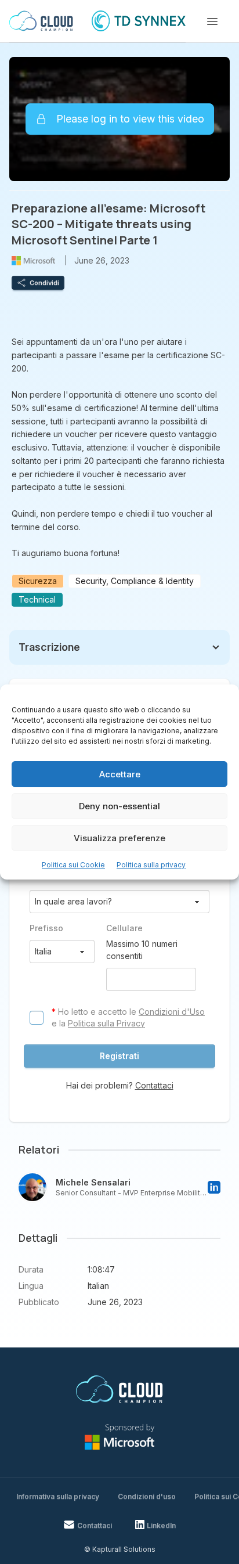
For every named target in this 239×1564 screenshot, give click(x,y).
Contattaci (154, 1085)
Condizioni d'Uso (172, 1012)
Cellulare (124, 928)
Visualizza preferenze (119, 838)
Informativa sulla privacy (57, 1496)
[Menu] (212, 21)
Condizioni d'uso (147, 1496)
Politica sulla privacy (151, 864)
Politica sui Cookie (73, 864)
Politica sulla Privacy (106, 1023)
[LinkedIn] (214, 1187)
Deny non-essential (119, 806)
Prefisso (46, 928)
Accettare (119, 774)
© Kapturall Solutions (119, 1549)
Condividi (44, 283)
